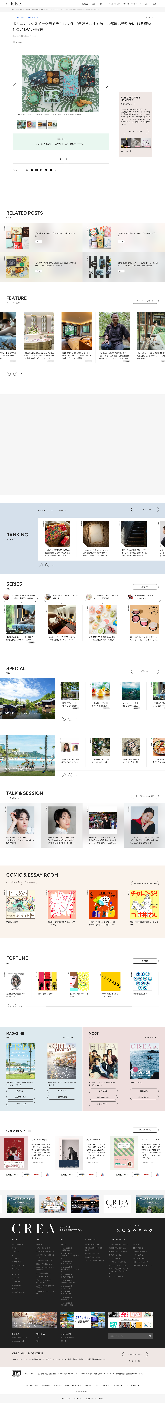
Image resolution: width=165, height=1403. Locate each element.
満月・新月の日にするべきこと (142, 1265)
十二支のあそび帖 (114, 1258)
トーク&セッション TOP (145, 796)
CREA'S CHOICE (17, 1285)
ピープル (39, 1337)
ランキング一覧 (145, 509)
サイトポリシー (117, 1385)
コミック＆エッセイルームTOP (145, 883)
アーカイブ (15, 1278)
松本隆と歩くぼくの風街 (92, 1257)
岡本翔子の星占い (138, 1248)
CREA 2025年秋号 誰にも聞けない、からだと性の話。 (70, 1269)
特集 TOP (144, 671)
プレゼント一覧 (126, 151)
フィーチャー (16, 1281)
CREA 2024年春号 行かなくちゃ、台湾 (67, 1304)
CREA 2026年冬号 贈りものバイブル (66, 1262)
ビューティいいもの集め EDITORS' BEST (43, 1281)
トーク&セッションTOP (92, 1244)
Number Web (78, 1399)
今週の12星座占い (138, 1255)
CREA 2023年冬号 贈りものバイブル (25, 17)
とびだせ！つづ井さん (116, 1255)
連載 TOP (144, 587)
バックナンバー (67, 1037)
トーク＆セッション (113, 4)
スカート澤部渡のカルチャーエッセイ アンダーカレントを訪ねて (118, 1271)
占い (146, 4)
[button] (14, 85)
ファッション (16, 1269)
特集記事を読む (20, 1097)
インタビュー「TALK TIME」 (117, 1262)
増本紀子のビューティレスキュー (45, 1292)
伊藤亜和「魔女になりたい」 (118, 1248)
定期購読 (104, 1385)
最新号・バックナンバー (19, 1337)
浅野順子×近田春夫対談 (92, 1254)
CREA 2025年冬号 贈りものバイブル (66, 1287)
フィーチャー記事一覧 (144, 301)
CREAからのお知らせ (18, 1292)
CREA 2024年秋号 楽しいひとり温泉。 (67, 1293)
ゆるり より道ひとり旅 (116, 1277)
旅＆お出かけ (16, 1251)
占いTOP (145, 961)
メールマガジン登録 (135, 1354)
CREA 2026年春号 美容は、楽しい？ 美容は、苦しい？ (70, 1256)
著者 (37, 1341)
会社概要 (45, 1385)
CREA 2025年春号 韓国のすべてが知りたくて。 (69, 1281)
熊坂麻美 (19, 42)
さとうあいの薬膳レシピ (43, 1273)
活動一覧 (63, 1341)
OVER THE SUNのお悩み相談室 (94, 1260)
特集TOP (63, 1244)
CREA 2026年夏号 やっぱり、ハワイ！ (67, 1249)
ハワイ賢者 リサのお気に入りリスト (45, 1256)
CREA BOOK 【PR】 (18, 1341)
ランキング (15, 1275)
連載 (93, 4)
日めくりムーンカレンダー (141, 1262)
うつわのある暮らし (42, 1277)
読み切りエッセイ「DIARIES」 (118, 1251)
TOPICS (14, 1288)
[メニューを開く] (154, 3)
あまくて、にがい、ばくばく (117, 1265)
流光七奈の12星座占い (140, 1251)
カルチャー (15, 1258)
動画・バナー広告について (73, 1385)
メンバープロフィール (67, 1337)
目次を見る (20, 1091)
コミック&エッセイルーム (132, 4)
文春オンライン (91, 1399)
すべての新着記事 (17, 1244)
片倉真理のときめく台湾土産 (45, 1251)
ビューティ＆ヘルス (18, 1265)
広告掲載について (90, 1385)
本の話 (101, 1399)
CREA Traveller (66, 1399)
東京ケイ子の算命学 (139, 1258)
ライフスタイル (17, 1262)
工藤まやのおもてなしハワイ (45, 1260)
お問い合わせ (58, 1385)
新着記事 (85, 4)
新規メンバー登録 (135, 131)
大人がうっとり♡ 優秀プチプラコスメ (45, 1287)
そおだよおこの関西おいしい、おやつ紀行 (45, 1269)
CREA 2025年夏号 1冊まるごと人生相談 (67, 1276)
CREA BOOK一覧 (145, 1130)
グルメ (14, 1255)
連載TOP (39, 1244)
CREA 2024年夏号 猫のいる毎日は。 (66, 1298)
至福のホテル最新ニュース (44, 1264)
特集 (100, 4)
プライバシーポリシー (132, 1385)
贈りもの (15, 1248)
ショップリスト (20, 1104)
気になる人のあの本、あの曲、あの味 (94, 1249)
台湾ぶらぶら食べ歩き (43, 1248)
